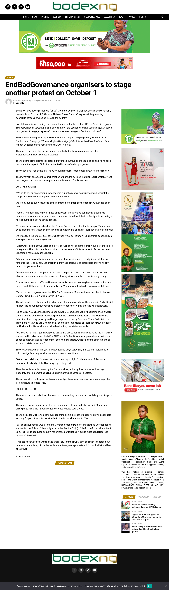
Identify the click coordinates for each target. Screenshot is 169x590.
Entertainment (72, 17)
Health (121, 17)
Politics (45, 17)
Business (57, 17)
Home (26, 17)
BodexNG (20, 103)
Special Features (92, 17)
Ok (149, 586)
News (34, 17)
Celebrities (109, 17)
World (132, 17)
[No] (165, 586)
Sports (142, 17)
